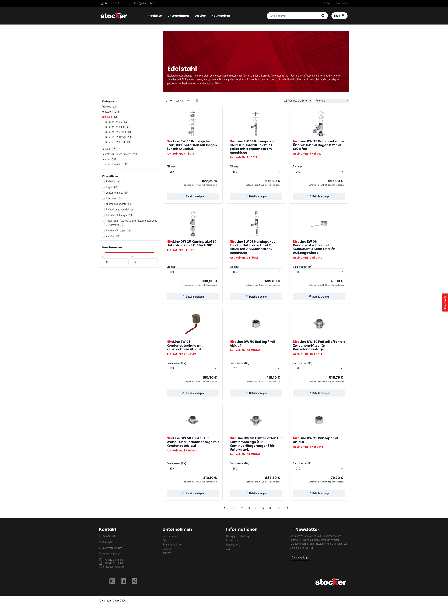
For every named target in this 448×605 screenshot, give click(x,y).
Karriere (167, 553)
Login (337, 16)
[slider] (103, 252)
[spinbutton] (115, 261)
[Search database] (324, 15)
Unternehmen (170, 536)
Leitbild (167, 549)
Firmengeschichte (172, 544)
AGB (228, 549)
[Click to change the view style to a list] (188, 100)
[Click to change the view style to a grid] (196, 100)
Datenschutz (233, 544)
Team (165, 540)
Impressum (232, 540)
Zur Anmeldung (299, 557)
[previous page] (224, 508)
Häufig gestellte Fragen (238, 536)
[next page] (287, 508)
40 (278, 508)
